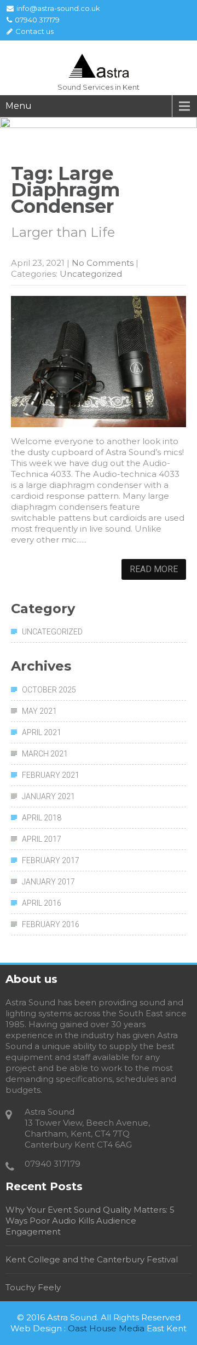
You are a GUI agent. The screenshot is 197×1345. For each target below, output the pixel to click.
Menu (18, 106)
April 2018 (41, 817)
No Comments (103, 263)
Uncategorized (91, 274)
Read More (154, 569)
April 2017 (41, 839)
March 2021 (45, 753)
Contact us (34, 31)
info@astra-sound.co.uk (58, 8)
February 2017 (50, 860)
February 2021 (50, 775)
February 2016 (50, 924)
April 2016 (41, 903)
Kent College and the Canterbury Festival (91, 1259)
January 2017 (48, 881)
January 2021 (48, 796)
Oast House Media (106, 1328)
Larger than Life (63, 232)
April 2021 (41, 732)
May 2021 (39, 711)
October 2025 (49, 689)
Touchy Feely (33, 1287)
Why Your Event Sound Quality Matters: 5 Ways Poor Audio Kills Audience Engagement (90, 1220)
